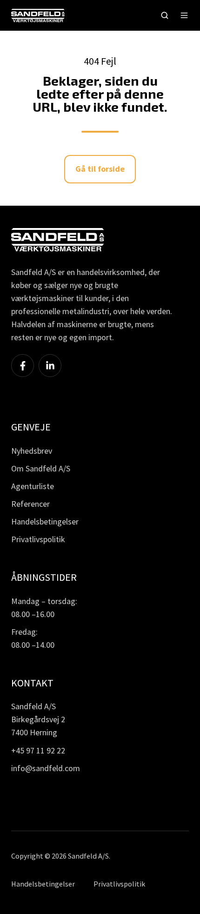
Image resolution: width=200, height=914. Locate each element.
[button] (164, 15)
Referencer (30, 503)
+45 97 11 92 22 (38, 750)
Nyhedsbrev (31, 450)
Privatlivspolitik (38, 539)
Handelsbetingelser (45, 521)
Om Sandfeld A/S (40, 468)
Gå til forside (100, 168)
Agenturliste (32, 486)
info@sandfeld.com (45, 768)
